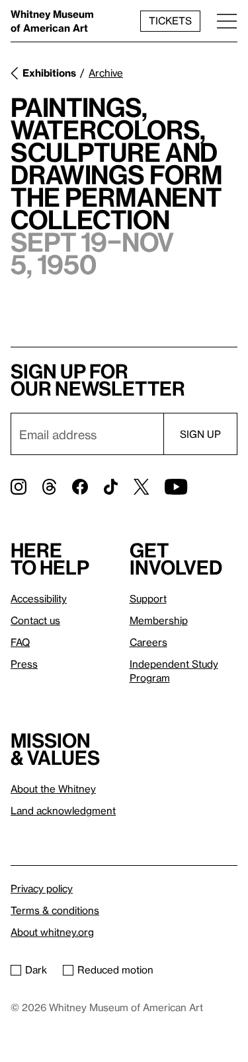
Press (24, 664)
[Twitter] (141, 487)
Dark (36, 969)
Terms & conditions (55, 910)
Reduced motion (115, 969)
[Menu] (226, 21)
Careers (148, 642)
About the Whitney (53, 789)
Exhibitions (49, 73)
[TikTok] (111, 487)
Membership (159, 620)
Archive (106, 73)
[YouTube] (176, 487)
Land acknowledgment (63, 810)
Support (148, 598)
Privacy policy (42, 888)
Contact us (35, 620)
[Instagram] (18, 487)
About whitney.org (52, 932)
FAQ (20, 642)
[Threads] (49, 487)
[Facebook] (80, 487)
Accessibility (39, 598)
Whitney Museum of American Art (52, 21)
